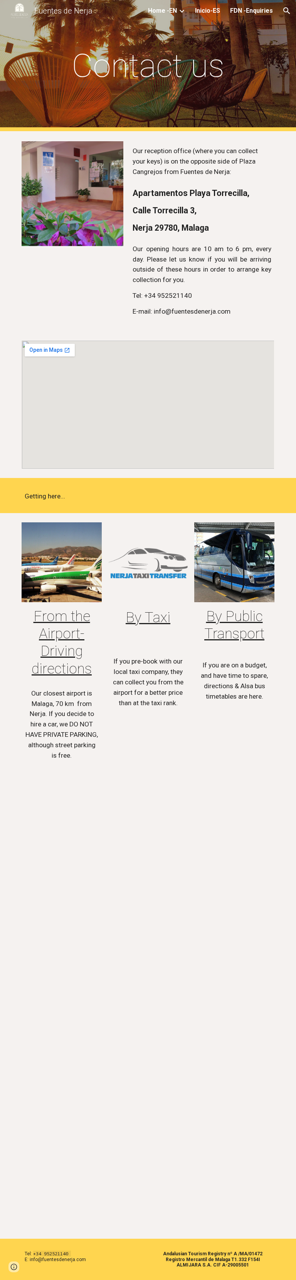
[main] (148, 65)
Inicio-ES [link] (207, 10)
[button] (287, 11)
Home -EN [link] (162, 10)
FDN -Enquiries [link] (251, 10)
